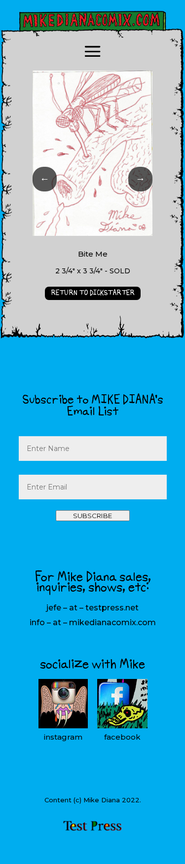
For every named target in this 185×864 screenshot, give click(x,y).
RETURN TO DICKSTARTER (93, 293)
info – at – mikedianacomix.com (93, 622)
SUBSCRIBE (92, 516)
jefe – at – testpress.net (92, 607)
